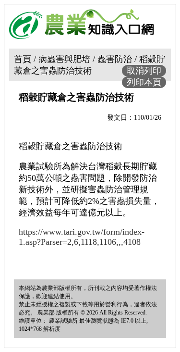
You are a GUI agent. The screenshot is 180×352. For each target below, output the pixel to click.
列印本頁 (144, 82)
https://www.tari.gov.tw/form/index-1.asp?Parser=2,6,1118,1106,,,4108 (81, 237)
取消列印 (144, 70)
